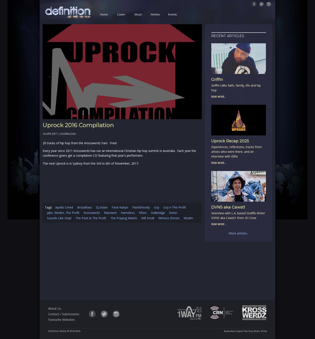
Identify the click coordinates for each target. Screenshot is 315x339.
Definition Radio (57, 331)
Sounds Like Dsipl (59, 218)
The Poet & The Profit (90, 218)
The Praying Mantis (123, 218)
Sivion (173, 213)
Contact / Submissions (63, 314)
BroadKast (84, 207)
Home (104, 14)
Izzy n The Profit (174, 207)
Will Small (147, 218)
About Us (54, 308)
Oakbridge (158, 213)
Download (68, 134)
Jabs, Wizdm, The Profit (63, 213)
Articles (155, 14)
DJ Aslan (102, 207)
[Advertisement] (122, 262)
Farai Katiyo (120, 207)
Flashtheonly (141, 207)
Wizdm (188, 218)
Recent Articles (227, 36)
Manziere (110, 213)
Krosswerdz (92, 213)
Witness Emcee (169, 218)
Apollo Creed (64, 207)
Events (172, 14)
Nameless (128, 213)
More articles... (239, 233)
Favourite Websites (61, 320)
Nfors (143, 213)
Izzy (156, 207)
